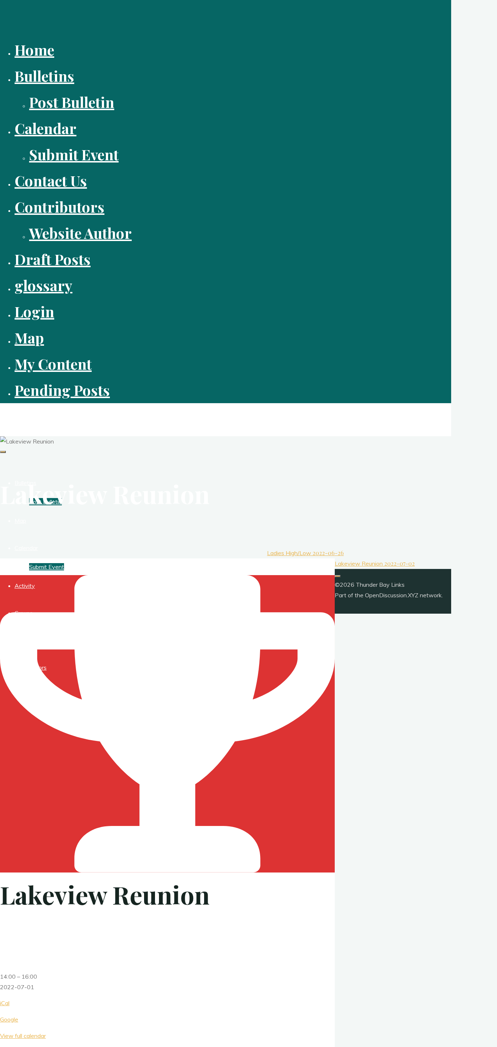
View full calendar (23, 1035)
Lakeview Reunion (375, 563)
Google (9, 1019)
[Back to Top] (338, 576)
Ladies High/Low (305, 553)
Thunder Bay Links (34, 415)
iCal (4, 1003)
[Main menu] (3, 452)
